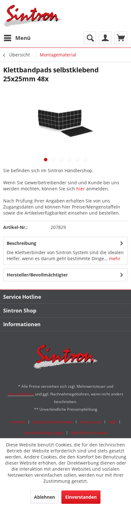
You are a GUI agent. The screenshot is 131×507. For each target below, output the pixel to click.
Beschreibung (21, 243)
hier (80, 189)
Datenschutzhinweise (52, 422)
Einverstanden (81, 497)
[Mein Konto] (105, 38)
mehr (114, 258)
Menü (23, 37)
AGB (112, 422)
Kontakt (17, 422)
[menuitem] (17, 38)
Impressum (90, 422)
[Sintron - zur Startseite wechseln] (32, 15)
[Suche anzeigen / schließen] (89, 38)
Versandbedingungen (43, 433)
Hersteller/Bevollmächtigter (37, 275)
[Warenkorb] (120, 38)
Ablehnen (44, 497)
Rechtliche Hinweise (89, 433)
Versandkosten (21, 394)
